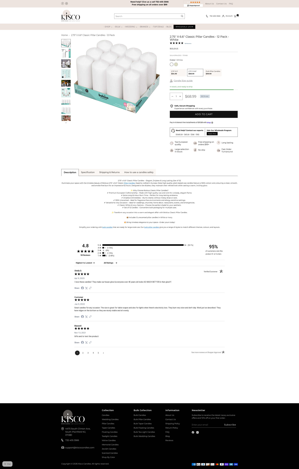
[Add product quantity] (180, 96)
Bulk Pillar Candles (142, 419)
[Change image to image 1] (66, 43)
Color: (176, 60)
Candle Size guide (183, 80)
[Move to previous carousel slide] (230, 377)
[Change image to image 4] (66, 73)
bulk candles (107, 227)
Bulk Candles (140, 415)
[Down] (66, 122)
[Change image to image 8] (66, 110)
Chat (192, 134)
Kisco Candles (84, 464)
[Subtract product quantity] (172, 96)
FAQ (231, 4)
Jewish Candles (109, 449)
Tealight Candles (109, 436)
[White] (171, 64)
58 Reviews (188, 43)
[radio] (149, 245)
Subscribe (230, 424)
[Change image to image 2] (66, 53)
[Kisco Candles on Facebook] (62, 3)
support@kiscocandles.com (79, 447)
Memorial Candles (110, 445)
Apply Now (212, 134)
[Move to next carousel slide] (236, 376)
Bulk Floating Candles (144, 428)
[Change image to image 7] (66, 102)
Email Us (179, 134)
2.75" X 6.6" (193, 72)
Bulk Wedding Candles (144, 436)
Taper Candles (108, 428)
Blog (167, 436)
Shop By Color (108, 457)
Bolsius (174, 49)
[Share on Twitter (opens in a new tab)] (86, 288)
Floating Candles (109, 432)
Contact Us (221, 4)
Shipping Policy (172, 424)
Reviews (169, 440)
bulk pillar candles (151, 227)
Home (64, 35)
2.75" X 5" (174, 72)
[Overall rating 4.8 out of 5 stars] (176, 43)
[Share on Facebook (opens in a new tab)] (82, 288)
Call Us (186, 134)
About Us (209, 4)
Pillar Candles (129, 183)
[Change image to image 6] (66, 92)
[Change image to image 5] (66, 83)
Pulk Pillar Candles (213, 72)
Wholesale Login (184, 27)
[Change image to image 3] (66, 63)
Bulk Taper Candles (143, 424)
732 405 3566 (215, 16)
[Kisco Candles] (70, 15)
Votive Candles (109, 440)
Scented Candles (110, 453)
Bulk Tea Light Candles (144, 432)
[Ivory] (176, 64)
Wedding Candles (110, 419)
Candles (105, 415)
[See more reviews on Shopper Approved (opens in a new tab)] (90, 288)
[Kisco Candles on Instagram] (66, 3)
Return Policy (171, 428)
